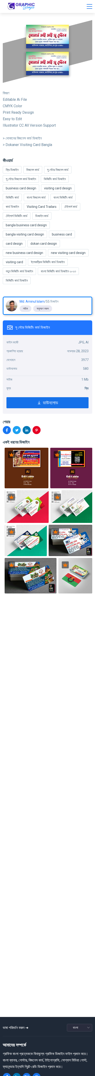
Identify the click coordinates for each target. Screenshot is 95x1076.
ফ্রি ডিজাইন (12, 170)
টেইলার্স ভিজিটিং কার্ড (16, 216)
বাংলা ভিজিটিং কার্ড (63, 197)
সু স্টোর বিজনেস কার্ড (57, 170)
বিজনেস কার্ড (32, 170)
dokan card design (43, 243)
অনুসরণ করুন (43, 308)
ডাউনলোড (50, 402)
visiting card (14, 262)
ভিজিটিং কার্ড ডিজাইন (55, 179)
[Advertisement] (49, 994)
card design (14, 243)
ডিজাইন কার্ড (41, 216)
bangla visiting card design (25, 234)
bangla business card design (26, 225)
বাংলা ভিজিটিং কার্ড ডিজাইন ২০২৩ (58, 271)
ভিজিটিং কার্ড (12, 197)
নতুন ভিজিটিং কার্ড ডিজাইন (19, 271)
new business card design (24, 253)
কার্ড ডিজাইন (12, 207)
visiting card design (58, 188)
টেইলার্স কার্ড (70, 207)
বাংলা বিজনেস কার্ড (36, 197)
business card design (21, 188)
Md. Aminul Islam (32, 301)
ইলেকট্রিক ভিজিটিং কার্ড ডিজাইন (48, 262)
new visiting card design (68, 253)
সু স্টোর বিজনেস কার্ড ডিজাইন (21, 179)
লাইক (25, 308)
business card (62, 234)
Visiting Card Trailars (41, 207)
